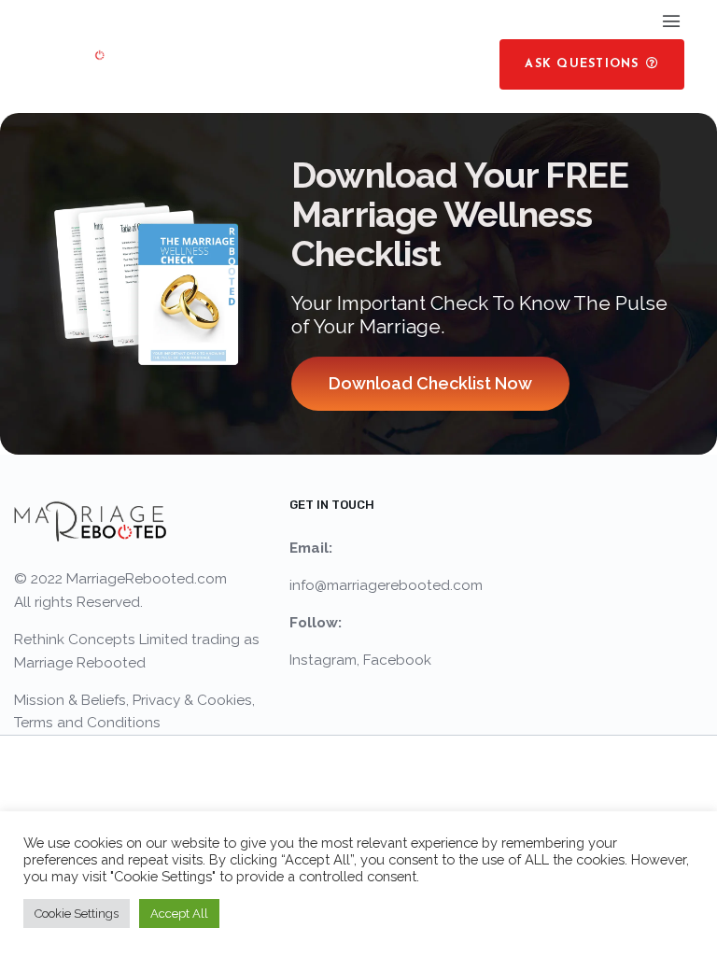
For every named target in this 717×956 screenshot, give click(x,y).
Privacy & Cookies (192, 700)
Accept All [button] (179, 914)
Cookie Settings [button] (77, 914)
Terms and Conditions (87, 722)
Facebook (397, 660)
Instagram (323, 660)
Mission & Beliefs (70, 700)
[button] (591, 64)
